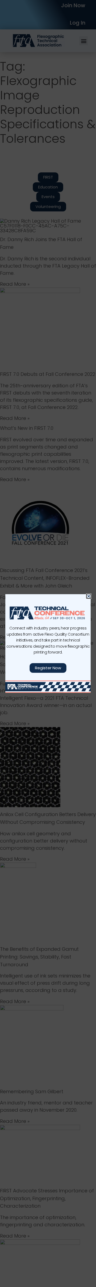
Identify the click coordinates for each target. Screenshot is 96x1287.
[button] (89, 596)
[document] (48, 643)
